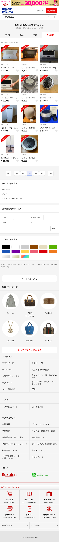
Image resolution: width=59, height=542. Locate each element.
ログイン (39, 10)
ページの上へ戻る (29, 278)
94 (36, 173)
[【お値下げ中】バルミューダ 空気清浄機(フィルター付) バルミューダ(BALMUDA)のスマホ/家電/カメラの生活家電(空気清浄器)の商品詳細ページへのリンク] (10, 114)
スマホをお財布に (29, 516)
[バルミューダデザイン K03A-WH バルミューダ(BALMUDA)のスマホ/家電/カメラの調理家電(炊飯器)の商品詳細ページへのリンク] (29, 84)
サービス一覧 (6, 525)
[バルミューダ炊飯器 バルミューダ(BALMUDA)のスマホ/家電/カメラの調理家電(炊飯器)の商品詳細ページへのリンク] (29, 144)
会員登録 (51, 10)
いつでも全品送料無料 (29, 500)
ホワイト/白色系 (19, 247)
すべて (7, 35)
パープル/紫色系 (19, 251)
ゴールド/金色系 (19, 256)
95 (42, 173)
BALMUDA (4, 65)
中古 (35, 35)
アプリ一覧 (35, 525)
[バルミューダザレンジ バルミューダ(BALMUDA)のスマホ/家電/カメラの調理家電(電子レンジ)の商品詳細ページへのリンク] (10, 84)
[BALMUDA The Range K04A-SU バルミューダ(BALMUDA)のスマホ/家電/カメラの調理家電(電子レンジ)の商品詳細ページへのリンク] (49, 54)
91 (17, 173)
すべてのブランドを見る (29, 350)
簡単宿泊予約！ (49, 500)
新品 (21, 35)
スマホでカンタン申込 (10, 516)
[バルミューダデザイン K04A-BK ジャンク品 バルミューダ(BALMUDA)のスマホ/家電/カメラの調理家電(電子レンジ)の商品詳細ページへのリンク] (29, 54)
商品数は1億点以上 (10, 500)
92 (23, 173)
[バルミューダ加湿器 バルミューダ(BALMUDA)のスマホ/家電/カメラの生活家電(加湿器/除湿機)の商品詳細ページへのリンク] (29, 114)
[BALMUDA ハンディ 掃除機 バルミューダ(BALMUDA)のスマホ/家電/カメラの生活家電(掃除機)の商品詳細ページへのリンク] (10, 144)
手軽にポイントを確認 (49, 516)
